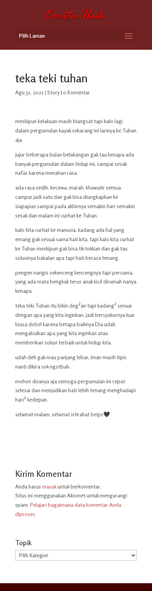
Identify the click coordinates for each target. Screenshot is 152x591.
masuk (49, 486)
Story (53, 92)
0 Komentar (76, 92)
